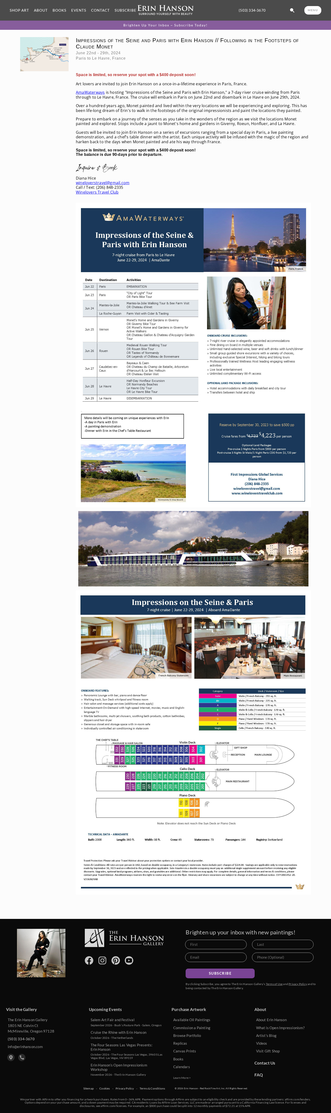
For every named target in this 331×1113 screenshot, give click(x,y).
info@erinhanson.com (25, 1046)
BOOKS (59, 10)
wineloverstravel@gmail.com (102, 182)
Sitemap (88, 1088)
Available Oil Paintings (192, 1020)
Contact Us (264, 1063)
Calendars (181, 1067)
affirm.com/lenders (297, 1099)
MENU (313, 10)
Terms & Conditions (152, 1088)
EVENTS (78, 10)
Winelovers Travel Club (97, 192)
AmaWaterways (90, 92)
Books (178, 1059)
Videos (261, 1043)
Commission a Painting (191, 1028)
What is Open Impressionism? (280, 1028)
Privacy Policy (298, 984)
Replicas (180, 1043)
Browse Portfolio (187, 1035)
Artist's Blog (266, 1035)
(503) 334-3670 (252, 10)
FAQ (258, 1074)
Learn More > (182, 1078)
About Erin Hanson (271, 1020)
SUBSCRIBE (125, 10)
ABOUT (41, 10)
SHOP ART (19, 10)
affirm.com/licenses (113, 1106)
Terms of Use (274, 984)
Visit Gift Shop (268, 1051)
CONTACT (100, 10)
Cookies (104, 1088)
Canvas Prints (184, 1051)
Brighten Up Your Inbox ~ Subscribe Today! (165, 25)
